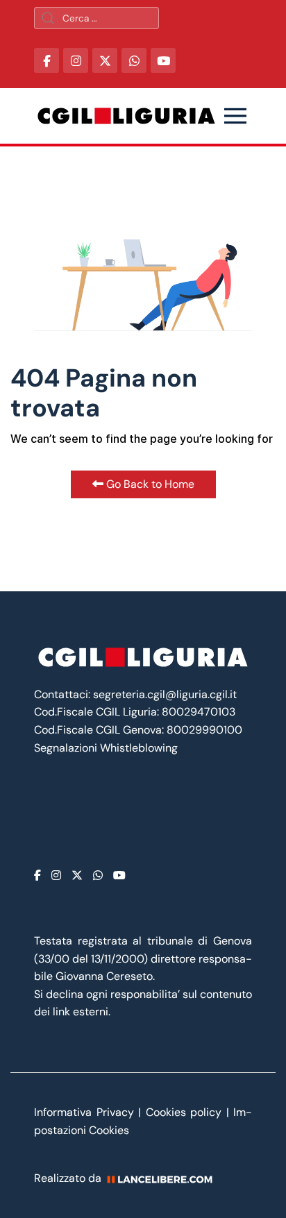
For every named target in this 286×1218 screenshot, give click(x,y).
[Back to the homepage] (126, 116)
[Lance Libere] (164, 1178)
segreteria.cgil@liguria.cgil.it (165, 694)
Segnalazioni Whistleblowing (106, 748)
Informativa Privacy (86, 1112)
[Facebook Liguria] (46, 60)
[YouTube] (163, 60)
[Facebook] (37, 875)
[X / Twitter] (104, 60)
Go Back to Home (148, 484)
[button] (235, 116)
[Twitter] (77, 875)
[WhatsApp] (133, 60)
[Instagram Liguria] (75, 60)
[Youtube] (119, 875)
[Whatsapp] (98, 875)
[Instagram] (56, 875)
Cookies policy (184, 1112)
